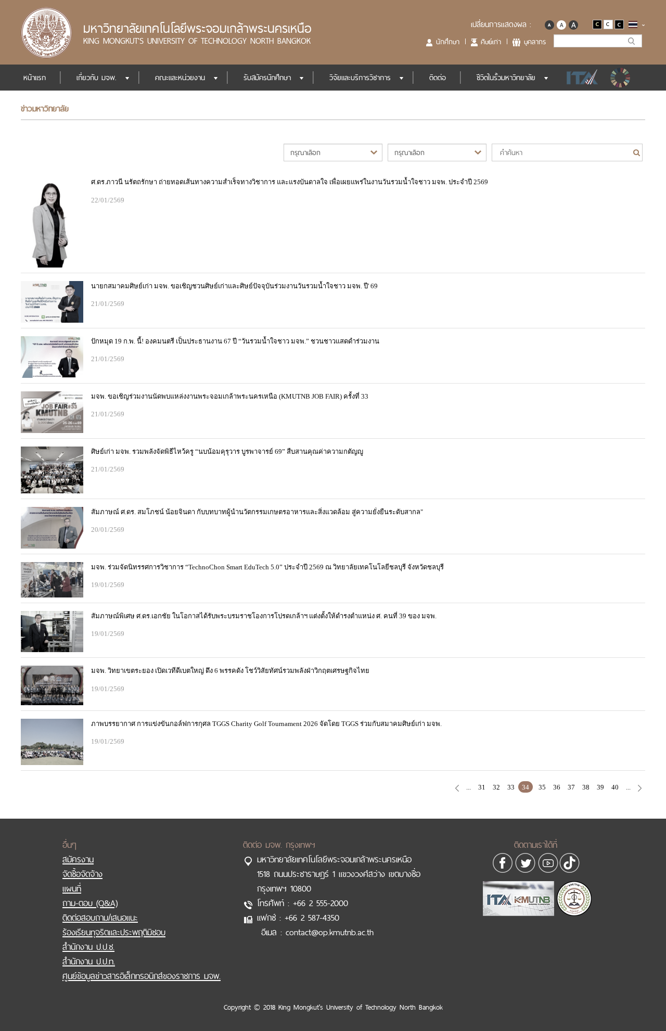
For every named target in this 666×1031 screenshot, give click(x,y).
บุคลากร (535, 41)
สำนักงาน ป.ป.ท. (88, 961)
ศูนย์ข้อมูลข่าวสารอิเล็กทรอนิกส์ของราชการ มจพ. (141, 976)
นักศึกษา (447, 41)
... (468, 787)
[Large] (573, 23)
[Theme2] (609, 23)
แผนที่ (71, 888)
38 (586, 787)
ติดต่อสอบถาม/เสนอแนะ (100, 917)
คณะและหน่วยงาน (180, 77)
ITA (579, 78)
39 (600, 787)
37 (571, 787)
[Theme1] (598, 23)
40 (615, 787)
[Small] (549, 23)
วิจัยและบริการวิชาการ (360, 77)
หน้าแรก (34, 77)
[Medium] (561, 23)
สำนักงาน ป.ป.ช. (88, 946)
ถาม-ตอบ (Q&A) (90, 903)
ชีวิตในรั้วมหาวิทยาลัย (506, 77)
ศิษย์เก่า (491, 41)
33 (511, 787)
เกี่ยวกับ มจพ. (96, 77)
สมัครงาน (78, 859)
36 (556, 787)
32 (496, 787)
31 (481, 787)
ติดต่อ (437, 77)
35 (542, 787)
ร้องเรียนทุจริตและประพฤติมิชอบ (113, 932)
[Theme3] (619, 23)
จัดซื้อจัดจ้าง (82, 874)
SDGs (621, 78)
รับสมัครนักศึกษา (267, 77)
